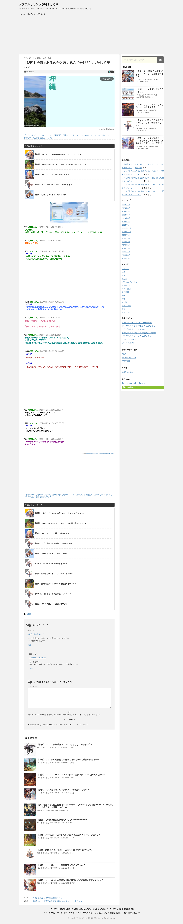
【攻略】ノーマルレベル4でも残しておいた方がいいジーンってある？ (68, 835)
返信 (29, 645)
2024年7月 (126, 205)
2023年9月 (126, 238)
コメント (32, 686)
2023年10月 (126, 235)
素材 (123, 309)
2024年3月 (126, 218)
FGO (124, 354)
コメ (111, 72)
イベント (125, 269)
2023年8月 (126, 242)
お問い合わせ (128, 372)
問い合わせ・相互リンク (36, 14)
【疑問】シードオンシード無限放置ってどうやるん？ (61, 865)
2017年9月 (126, 259)
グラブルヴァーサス (130, 282)
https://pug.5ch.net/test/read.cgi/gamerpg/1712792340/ (100, 453)
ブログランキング (130, 339)
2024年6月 (126, 208)
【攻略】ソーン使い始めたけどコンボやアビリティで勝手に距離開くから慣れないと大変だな (149, 140)
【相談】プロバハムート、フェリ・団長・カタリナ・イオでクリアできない (71, 775)
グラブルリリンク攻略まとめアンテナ (139, 326)
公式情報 (125, 292)
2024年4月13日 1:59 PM (37, 658)
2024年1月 (126, 225)
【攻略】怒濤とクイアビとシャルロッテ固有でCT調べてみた (64, 850)
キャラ (124, 279)
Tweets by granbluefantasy (134, 383)
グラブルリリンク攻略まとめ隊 (38, 4)
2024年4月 (126, 215)
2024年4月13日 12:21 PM (36, 634)
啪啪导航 (138, 168)
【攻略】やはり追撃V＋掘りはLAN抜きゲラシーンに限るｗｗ (56, 901)
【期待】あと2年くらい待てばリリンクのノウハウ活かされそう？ (149, 73)
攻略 (29, 614)
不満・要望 (126, 289)
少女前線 (126, 361)
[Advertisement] (91, 35)
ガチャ (124, 275)
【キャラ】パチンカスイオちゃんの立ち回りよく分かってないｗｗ (149, 122)
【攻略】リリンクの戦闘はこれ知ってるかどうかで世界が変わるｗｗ (68, 759)
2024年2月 (126, 222)
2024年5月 (126, 212)
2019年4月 (126, 252)
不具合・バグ (127, 285)
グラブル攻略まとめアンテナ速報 (137, 323)
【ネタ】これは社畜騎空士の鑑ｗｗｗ (46, 898)
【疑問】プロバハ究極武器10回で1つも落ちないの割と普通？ (64, 744)
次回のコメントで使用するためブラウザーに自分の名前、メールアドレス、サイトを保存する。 (65, 715)
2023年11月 (126, 232)
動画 (123, 296)
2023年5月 (126, 248)
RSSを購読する (131, 387)
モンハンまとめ (129, 357)
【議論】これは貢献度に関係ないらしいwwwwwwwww (62, 820)
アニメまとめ (128, 343)
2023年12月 (126, 228)
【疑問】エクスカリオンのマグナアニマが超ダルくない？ (63, 790)
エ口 (123, 272)
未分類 (124, 302)
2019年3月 (126, 255)
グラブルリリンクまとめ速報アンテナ (139, 333)
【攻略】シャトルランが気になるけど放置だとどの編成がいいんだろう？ (70, 880)
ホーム (22, 14)
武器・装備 (126, 306)
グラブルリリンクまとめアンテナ (137, 329)
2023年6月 (126, 245)
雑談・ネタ (126, 312)
